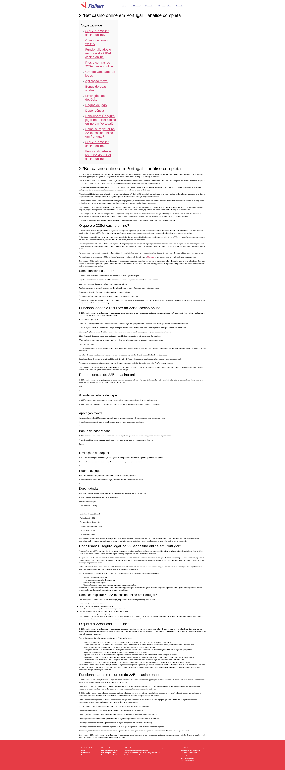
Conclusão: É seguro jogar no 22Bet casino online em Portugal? (100, 119)
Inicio (124, 6)
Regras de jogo (96, 105)
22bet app (150, 257)
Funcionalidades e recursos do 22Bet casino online (98, 53)
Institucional (135, 6)
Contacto (179, 6)
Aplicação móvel (96, 81)
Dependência (94, 110)
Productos (149, 6)
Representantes (164, 6)
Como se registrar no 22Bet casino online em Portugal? (100, 132)
